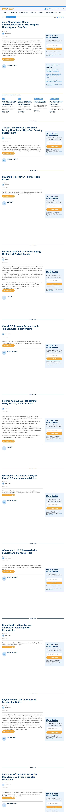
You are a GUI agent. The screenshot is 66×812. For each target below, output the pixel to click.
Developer (33, 12)
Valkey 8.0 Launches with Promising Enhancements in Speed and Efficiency (25, 103)
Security (41, 12)
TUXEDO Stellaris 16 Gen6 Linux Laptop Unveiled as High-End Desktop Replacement (9, 103)
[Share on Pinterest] (61, 17)
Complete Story (7, 59)
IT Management (13, 12)
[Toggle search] (63, 9)
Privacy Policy (50, 55)
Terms (60, 54)
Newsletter (57, 8)
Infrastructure (23, 12)
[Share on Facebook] (57, 17)
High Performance (51, 12)
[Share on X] (59, 17)
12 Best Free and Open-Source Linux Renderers (40, 102)
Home (3, 17)
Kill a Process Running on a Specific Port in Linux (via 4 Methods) (56, 103)
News (5, 12)
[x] (50, 9)
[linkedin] (47, 9)
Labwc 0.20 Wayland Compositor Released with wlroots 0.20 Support (54, 76)
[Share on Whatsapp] (63, 17)
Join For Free (54, 49)
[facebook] (45, 9)
